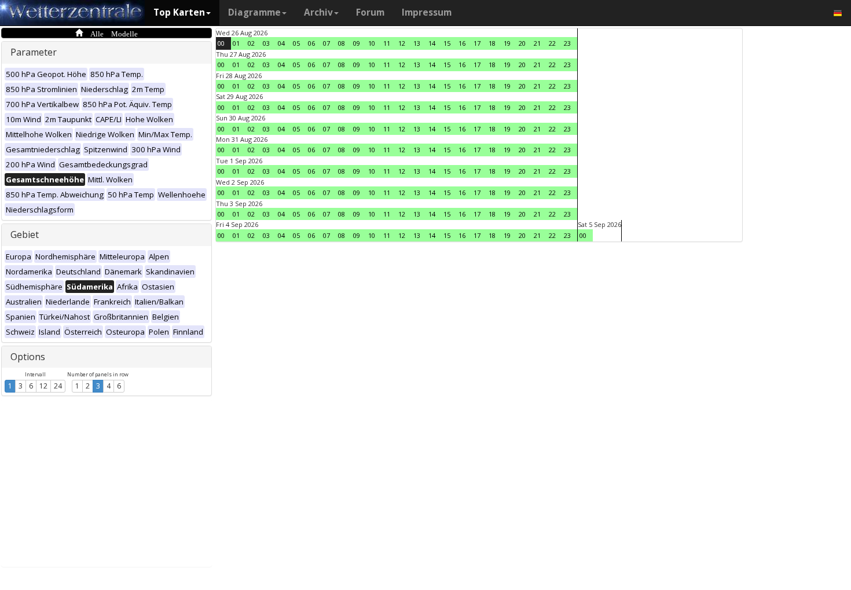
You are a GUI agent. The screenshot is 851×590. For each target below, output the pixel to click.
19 (507, 43)
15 (446, 43)
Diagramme (254, 12)
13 (416, 43)
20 (522, 43)
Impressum (427, 12)
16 (461, 43)
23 (567, 43)
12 (43, 386)
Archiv (318, 12)
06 (311, 43)
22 (552, 43)
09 (356, 43)
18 (492, 43)
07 (326, 43)
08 (341, 43)
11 (386, 43)
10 (371, 43)
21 (537, 43)
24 (58, 386)
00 (221, 43)
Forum (370, 12)
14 (431, 43)
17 (477, 43)
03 (266, 43)
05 (296, 43)
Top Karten (179, 12)
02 (251, 43)
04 (281, 43)
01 (236, 43)
